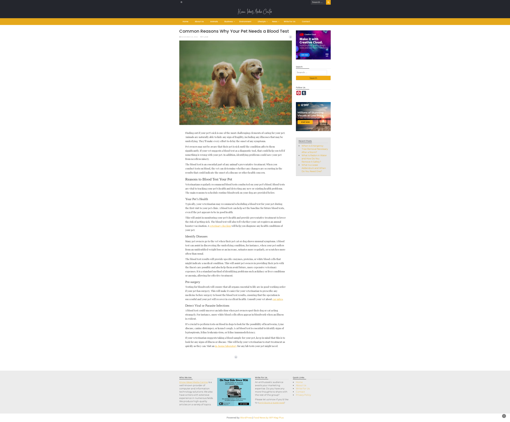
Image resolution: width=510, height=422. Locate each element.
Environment (245, 21)
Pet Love (204, 37)
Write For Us (289, 21)
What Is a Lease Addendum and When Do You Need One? (314, 168)
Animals (214, 21)
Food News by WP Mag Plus (269, 417)
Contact (306, 21)
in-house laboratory (226, 346)
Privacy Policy (303, 395)
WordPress (246, 417)
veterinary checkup (220, 225)
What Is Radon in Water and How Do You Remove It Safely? (314, 158)
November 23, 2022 (189, 37)
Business (228, 21)
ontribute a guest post (271, 402)
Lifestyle (262, 21)
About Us (199, 21)
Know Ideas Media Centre (193, 382)
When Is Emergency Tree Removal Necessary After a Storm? (315, 149)
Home (185, 21)
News (274, 21)
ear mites (278, 299)
